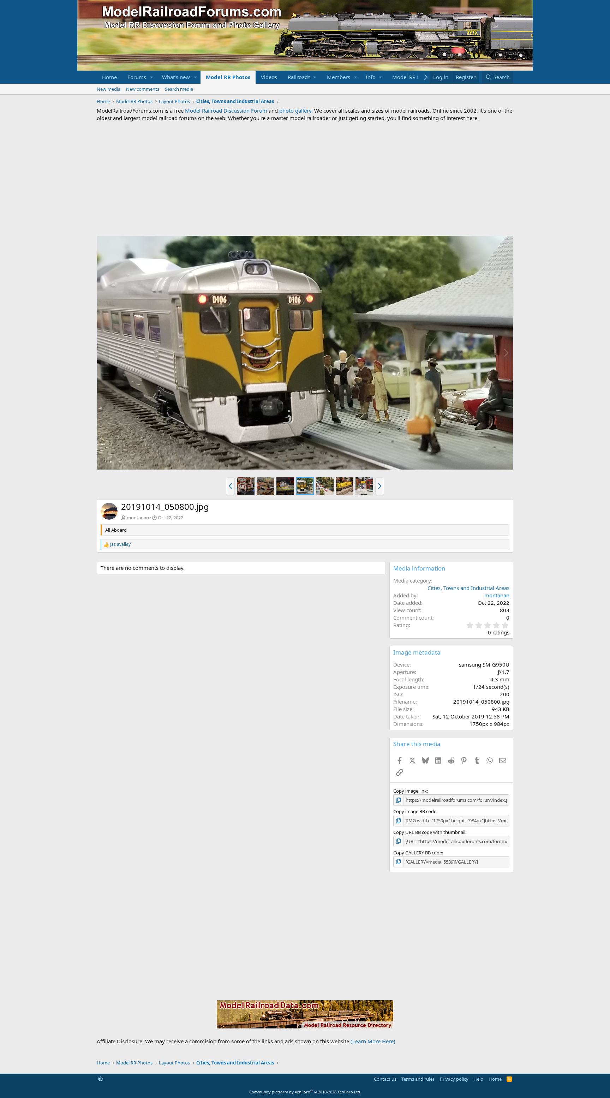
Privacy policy (454, 1079)
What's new (176, 76)
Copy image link (410, 791)
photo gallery (295, 110)
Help (478, 1079)
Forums (136, 76)
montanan (138, 517)
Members (338, 76)
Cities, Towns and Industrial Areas (468, 587)
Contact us (385, 1079)
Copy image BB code (414, 811)
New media (108, 89)
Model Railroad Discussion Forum (226, 110)
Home (109, 76)
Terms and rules (418, 1079)
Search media (179, 89)
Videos (269, 76)
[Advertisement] (305, 178)
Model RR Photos (228, 76)
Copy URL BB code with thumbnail (429, 832)
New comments (142, 89)
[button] (152, 77)
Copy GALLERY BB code (417, 852)
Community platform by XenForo (305, 1091)
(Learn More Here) (373, 1041)
